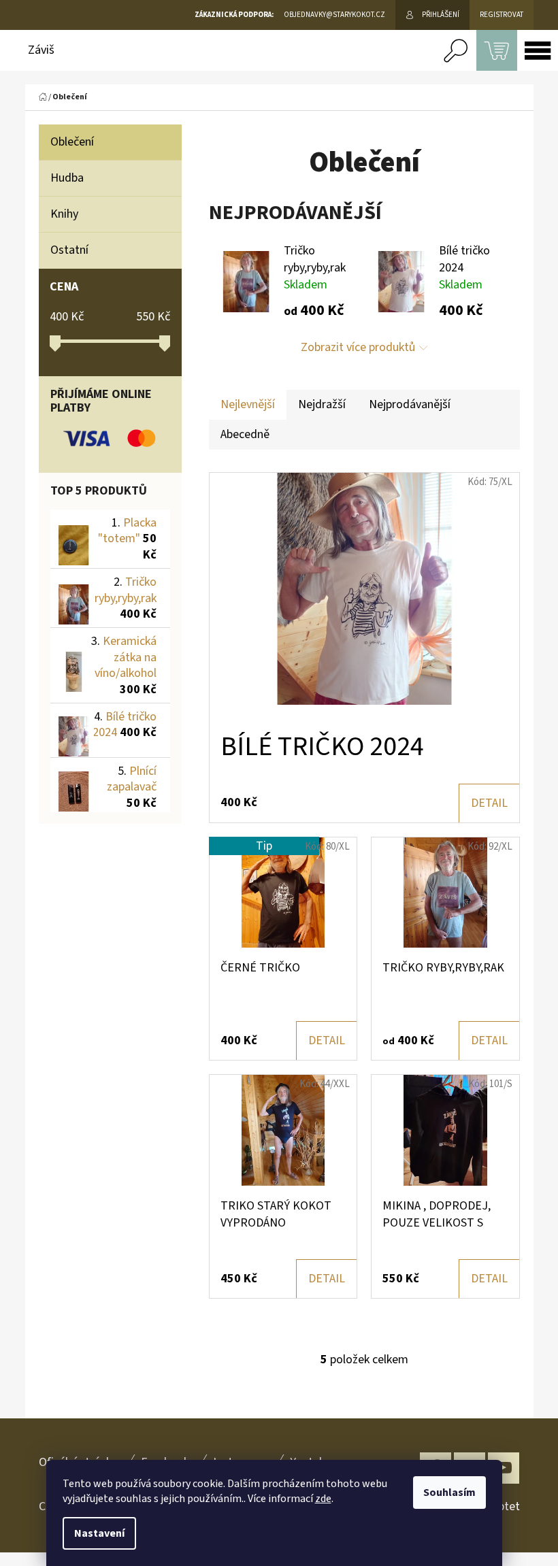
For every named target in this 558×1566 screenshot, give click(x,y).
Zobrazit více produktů (358, 347)
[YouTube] (503, 1468)
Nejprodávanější (409, 404)
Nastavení (99, 1533)
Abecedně (244, 434)
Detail (489, 803)
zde (323, 1498)
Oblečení (72, 141)
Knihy (64, 213)
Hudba (67, 177)
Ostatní (69, 250)
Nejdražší (322, 404)
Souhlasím (449, 1492)
